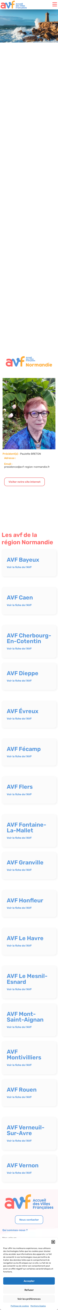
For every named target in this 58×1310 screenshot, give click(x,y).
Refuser (29, 1290)
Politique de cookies (20, 1306)
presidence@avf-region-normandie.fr (27, 466)
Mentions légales (38, 1306)
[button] (53, 1242)
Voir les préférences (29, 1298)
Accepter (29, 1281)
